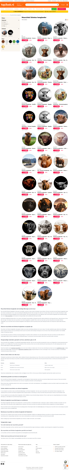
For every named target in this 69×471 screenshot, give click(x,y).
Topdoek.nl (3, 15)
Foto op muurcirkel (21, 452)
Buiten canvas (3, 452)
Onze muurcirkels (8, 315)
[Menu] (67, 460)
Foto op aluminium (21, 449)
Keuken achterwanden (4, 451)
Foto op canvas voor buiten (22, 455)
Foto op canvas (20, 446)
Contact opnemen (39, 448)
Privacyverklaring (28, 467)
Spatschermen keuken (4, 455)
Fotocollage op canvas (22, 454)
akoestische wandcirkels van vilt (25, 349)
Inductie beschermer (4, 446)
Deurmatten (3, 454)
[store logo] (7, 5)
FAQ (36, 446)
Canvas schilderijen (4, 448)
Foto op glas (20, 448)
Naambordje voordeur (4, 449)
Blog (36, 449)
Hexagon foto (20, 451)
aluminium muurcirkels (15, 348)
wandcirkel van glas (60, 348)
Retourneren (38, 452)
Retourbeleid (41, 467)
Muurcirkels (7, 15)
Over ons (37, 451)
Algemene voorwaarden (35, 467)
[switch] (65, 468)
